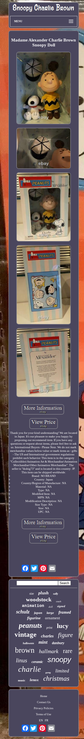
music (21, 680)
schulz (23, 612)
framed (64, 612)
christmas (56, 678)
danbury (58, 643)
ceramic (37, 662)
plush (43, 592)
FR (46, 720)
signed (61, 606)
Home (43, 696)
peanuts (30, 625)
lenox (34, 680)
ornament (52, 618)
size (31, 593)
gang (48, 672)
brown (24, 650)
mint (43, 642)
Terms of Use (43, 714)
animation (33, 606)
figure (65, 634)
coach (58, 601)
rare (67, 651)
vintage (26, 634)
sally (55, 593)
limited (62, 671)
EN (41, 720)
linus (21, 660)
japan (38, 613)
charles (47, 636)
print (49, 627)
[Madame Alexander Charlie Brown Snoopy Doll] (43, 88)
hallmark (48, 651)
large (50, 613)
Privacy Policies (43, 708)
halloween (28, 643)
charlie (29, 669)
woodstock (39, 599)
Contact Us (43, 702)
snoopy (59, 659)
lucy (63, 625)
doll (51, 606)
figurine (34, 618)
